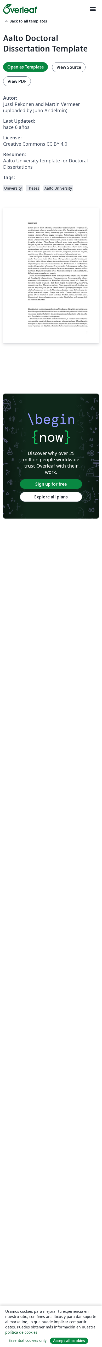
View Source (68, 67)
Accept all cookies (69, 1340)
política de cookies (21, 1332)
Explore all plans (51, 497)
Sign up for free (51, 484)
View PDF (17, 81)
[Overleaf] (20, 9)
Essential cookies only (28, 1340)
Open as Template (25, 67)
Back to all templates (25, 21)
